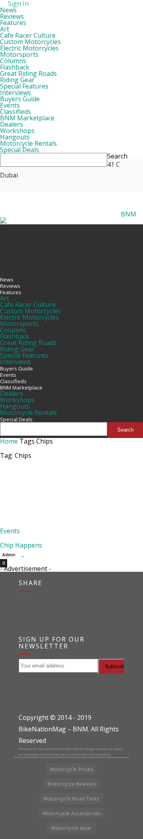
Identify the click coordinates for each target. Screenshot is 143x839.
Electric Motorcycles (29, 48)
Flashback (14, 67)
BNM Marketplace (27, 118)
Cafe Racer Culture (28, 35)
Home (9, 441)
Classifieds (15, 111)
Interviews (15, 92)
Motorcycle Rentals (28, 143)
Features (13, 22)
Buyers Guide (20, 99)
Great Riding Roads (28, 73)
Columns (13, 60)
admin (8, 554)
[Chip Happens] (32, 524)
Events (10, 105)
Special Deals (19, 149)
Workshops (17, 130)
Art (4, 29)
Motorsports (19, 54)
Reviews (12, 16)
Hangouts (15, 137)
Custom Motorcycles (30, 41)
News (8, 10)
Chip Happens (21, 545)
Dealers (11, 124)
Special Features (24, 86)
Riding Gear (17, 79)
